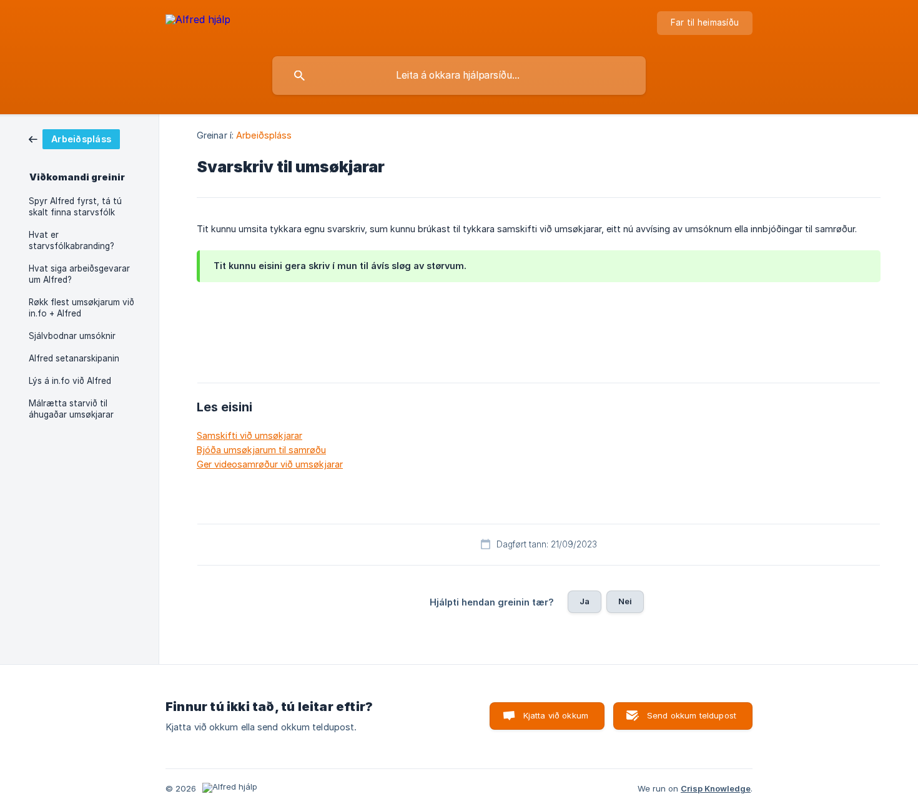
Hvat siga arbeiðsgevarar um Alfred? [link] (79, 274)
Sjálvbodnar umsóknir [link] (72, 336)
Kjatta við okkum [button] (555, 715)
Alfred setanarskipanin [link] (74, 358)
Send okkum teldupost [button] (691, 715)
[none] (197, 25)
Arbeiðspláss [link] (264, 135)
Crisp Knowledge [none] (716, 788)
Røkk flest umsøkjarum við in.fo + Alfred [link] (81, 307)
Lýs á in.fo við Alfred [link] (70, 381)
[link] (74, 138)
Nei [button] (625, 601)
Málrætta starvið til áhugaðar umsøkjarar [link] (71, 408)
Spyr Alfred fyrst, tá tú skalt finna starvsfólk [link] (75, 206)
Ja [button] (585, 601)
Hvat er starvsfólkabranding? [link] (71, 240)
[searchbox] (459, 75)
